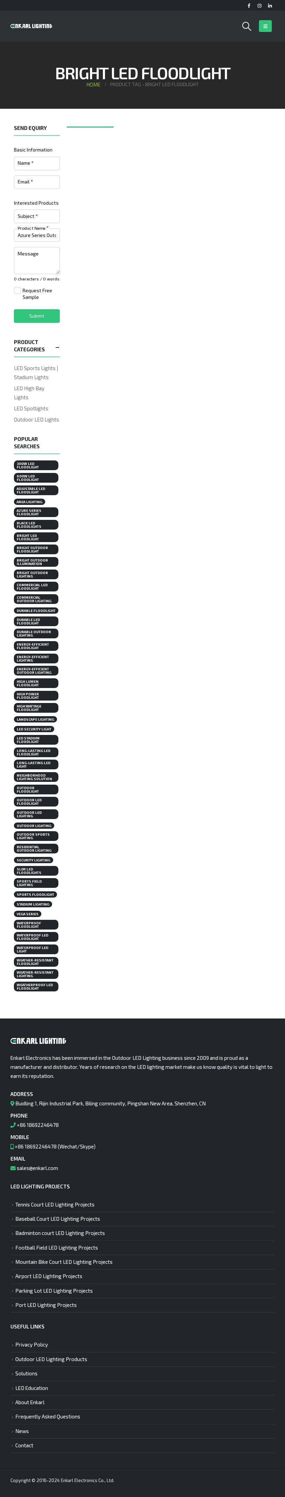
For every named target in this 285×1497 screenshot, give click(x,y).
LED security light (34, 729)
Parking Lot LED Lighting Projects (54, 1290)
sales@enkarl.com (37, 1168)
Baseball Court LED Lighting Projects (57, 1219)
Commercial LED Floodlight (32, 586)
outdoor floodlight (28, 789)
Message (28, 253)
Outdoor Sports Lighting (33, 836)
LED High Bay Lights (29, 392)
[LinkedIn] (270, 5)
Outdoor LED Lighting (29, 814)
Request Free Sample (37, 293)
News (22, 1431)
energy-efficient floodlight (33, 646)
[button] (247, 26)
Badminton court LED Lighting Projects (60, 1233)
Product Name (33, 227)
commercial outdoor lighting (34, 599)
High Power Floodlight (28, 696)
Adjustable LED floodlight (31, 490)
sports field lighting (29, 883)
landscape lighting (35, 719)
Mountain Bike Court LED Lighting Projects (64, 1262)
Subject (28, 216)
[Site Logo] (31, 26)
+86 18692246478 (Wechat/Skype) (55, 1146)
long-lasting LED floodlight (33, 752)
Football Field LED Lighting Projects (56, 1247)
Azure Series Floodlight (29, 512)
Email (25, 182)
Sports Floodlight (35, 894)
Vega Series (28, 914)
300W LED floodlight (28, 465)
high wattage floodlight (29, 708)
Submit (36, 316)
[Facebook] (249, 5)
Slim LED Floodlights (29, 871)
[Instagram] (259, 5)
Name (25, 163)
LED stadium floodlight (28, 740)
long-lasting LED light (33, 764)
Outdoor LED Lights (36, 419)
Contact (24, 1445)
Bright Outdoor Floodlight (32, 549)
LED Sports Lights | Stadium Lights (36, 372)
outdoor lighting (34, 826)
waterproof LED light (32, 949)
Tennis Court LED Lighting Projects (55, 1204)
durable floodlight (36, 610)
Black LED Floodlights (29, 525)
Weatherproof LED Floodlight (35, 986)
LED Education (31, 1388)
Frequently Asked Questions (47, 1416)
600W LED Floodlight (28, 478)
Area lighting (29, 502)
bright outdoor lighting (32, 574)
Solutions (26, 1373)
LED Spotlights (31, 408)
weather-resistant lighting (35, 974)
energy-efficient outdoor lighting (34, 670)
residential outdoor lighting (34, 848)
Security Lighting (33, 860)
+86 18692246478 (38, 1125)
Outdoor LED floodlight (29, 801)
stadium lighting (33, 904)
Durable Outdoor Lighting (34, 633)
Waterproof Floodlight (29, 925)
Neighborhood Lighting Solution (34, 777)
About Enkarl (29, 1402)
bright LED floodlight (28, 537)
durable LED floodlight (28, 621)
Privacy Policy (31, 1344)
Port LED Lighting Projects (46, 1305)
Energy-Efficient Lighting (33, 658)
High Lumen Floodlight (28, 683)
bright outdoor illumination (32, 562)
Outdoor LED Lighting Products (51, 1359)
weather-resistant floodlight (35, 962)
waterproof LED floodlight (32, 937)
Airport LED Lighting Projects (48, 1276)
